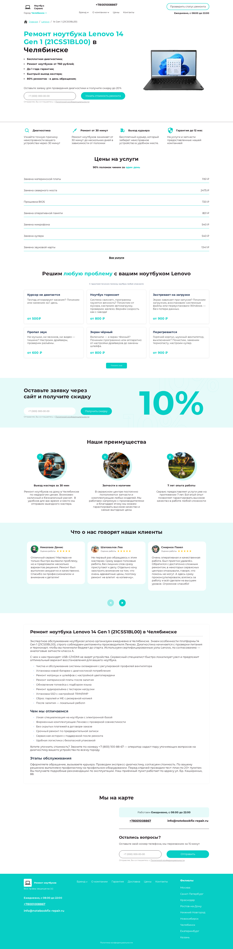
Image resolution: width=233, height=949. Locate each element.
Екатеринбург (189, 931)
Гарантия (118, 881)
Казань (185, 937)
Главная (33, 21)
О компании (99, 12)
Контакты (128, 12)
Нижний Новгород (192, 912)
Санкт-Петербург (192, 893)
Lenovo (45, 21)
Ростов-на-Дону (190, 906)
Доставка (134, 881)
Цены (116, 12)
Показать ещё (116, 365)
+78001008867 (106, 4)
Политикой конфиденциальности (72, 102)
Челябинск (187, 924)
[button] (122, 602)
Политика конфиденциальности (116, 942)
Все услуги (116, 257)
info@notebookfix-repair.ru (187, 821)
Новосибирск (189, 918)
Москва (185, 887)
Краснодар (187, 900)
